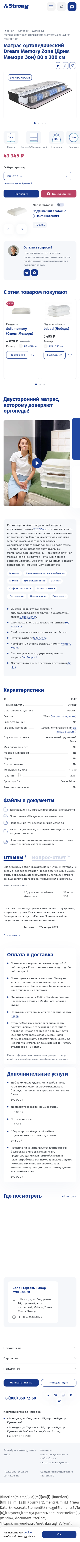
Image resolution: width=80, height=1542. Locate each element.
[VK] (56, 1395)
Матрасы (14, 573)
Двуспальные (16, 596)
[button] (35, 123)
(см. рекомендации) (63, 716)
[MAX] (63, 1395)
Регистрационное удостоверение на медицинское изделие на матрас (41, 831)
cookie (28, 1532)
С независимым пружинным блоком (45, 573)
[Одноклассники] (48, 1395)
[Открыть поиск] (51, 6)
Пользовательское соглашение (16, 1473)
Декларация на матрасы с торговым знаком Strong (42, 809)
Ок (59, 1534)
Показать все (12, 935)
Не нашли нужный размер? (18, 183)
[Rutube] (59, 1401)
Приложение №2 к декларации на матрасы (37, 822)
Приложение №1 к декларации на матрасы (36, 816)
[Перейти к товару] (21, 339)
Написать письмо (21, 1382)
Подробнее (17, 354)
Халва (15, 1015)
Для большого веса (34, 580)
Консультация (59, 1382)
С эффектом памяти (20, 588)
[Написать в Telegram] (27, 272)
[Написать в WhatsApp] (34, 272)
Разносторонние (46, 588)
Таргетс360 (47, 1475)
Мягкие (13, 580)
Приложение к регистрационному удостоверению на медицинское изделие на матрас (41, 841)
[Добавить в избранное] (73, 65)
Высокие (55, 580)
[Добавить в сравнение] (65, 65)
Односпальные (38, 596)
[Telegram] (70, 1395)
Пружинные (59, 596)
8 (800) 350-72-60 (20, 1398)
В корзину (21, 193)
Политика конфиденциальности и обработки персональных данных (54, 1456)
